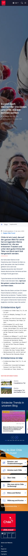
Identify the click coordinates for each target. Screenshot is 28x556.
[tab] (6, 440)
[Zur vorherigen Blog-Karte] (12, 437)
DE (16, 3)
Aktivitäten (4, 551)
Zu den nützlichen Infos (9, 506)
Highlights (4, 554)
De (2, 546)
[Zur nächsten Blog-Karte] (16, 437)
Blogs (6, 224)
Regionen (3, 549)
